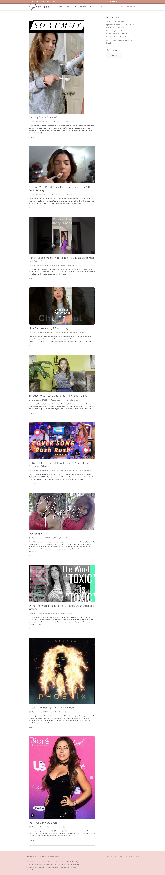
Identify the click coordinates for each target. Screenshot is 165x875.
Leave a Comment (68, 122)
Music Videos (54, 538)
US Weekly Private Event (43, 822)
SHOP (108, 7)
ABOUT (68, 7)
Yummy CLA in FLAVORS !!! (44, 117)
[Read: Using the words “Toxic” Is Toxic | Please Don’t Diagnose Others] (62, 583)
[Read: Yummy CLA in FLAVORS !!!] (56, 64)
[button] (109, 7)
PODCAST (100, 7)
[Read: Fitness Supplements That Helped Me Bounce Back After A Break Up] (62, 235)
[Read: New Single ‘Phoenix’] (62, 511)
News (51, 265)
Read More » (33, 137)
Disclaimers (129, 856)
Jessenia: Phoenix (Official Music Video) (52, 707)
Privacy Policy (107, 856)
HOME (61, 7)
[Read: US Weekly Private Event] (62, 777)
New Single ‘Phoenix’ (41, 533)
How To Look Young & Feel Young (48, 328)
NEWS (75, 7)
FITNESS (91, 7)
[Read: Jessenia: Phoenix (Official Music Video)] (62, 671)
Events (54, 827)
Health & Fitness (55, 122)
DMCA (137, 856)
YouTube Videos (54, 400)
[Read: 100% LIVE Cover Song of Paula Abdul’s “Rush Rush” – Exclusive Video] (62, 440)
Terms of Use (118, 856)
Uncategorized (66, 333)
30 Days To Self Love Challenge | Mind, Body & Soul (58, 395)
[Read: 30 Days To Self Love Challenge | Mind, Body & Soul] (62, 373)
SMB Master (55, 856)
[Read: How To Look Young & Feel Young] (62, 306)
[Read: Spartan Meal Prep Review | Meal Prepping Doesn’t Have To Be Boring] (62, 165)
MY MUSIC (83, 7)
